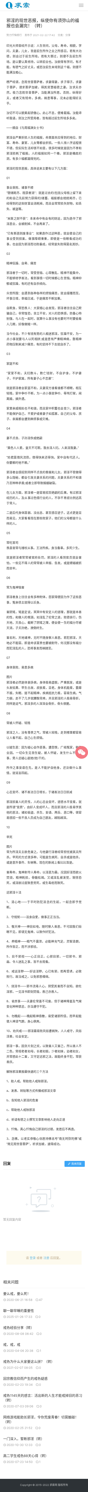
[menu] (81, 5)
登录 (33, 1258)
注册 (46, 1258)
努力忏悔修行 (14, 35)
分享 (67, 35)
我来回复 (76, 1163)
